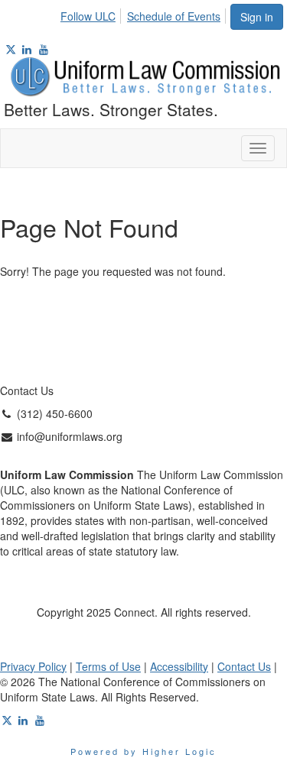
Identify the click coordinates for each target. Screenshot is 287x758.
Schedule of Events (173, 16)
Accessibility (179, 666)
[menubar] (144, 14)
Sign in (256, 16)
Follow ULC (88, 16)
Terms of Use (108, 666)
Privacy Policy (33, 666)
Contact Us (244, 666)
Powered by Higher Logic (143, 751)
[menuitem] (92, 14)
